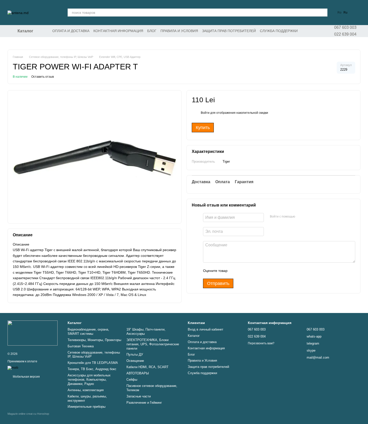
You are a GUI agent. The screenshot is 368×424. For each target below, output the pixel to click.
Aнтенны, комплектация (86, 390)
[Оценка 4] (260, 271)
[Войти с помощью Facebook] (301, 217)
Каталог (194, 336)
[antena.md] (33, 333)
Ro (339, 12)
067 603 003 (345, 27)
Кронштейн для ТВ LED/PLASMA (93, 363)
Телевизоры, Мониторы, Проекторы (94, 340)
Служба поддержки (279, 31)
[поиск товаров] (323, 13)
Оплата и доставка (70, 31)
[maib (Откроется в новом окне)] (13, 368)
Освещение (135, 361)
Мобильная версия (26, 376)
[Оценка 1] (236, 271)
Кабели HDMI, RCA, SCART (147, 367)
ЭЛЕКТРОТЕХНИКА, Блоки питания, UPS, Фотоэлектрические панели (152, 344)
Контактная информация (118, 31)
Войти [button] (205, 113)
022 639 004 (345, 34)
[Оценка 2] (244, 271)
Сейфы (131, 379)
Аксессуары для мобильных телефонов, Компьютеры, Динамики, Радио (89, 379)
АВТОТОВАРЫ (137, 373)
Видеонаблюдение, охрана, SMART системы (88, 332)
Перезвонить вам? (261, 343)
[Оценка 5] (268, 271)
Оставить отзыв (42, 76)
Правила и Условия (179, 31)
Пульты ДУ (134, 354)
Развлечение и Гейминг (144, 402)
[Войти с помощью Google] (309, 217)
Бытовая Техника (81, 346)
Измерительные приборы (86, 406)
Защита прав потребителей (229, 31)
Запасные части (138, 396)
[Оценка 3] (252, 271)
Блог (151, 31)
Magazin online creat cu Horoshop (28, 413)
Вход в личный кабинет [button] (205, 329)
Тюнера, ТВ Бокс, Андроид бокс (92, 369)
